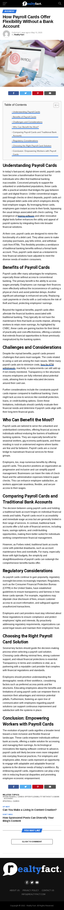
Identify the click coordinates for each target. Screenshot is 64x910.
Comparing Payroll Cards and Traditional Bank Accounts (35, 134)
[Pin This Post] (37, 93)
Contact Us (48, 890)
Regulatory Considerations (25, 140)
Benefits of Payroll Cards (24, 117)
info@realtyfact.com (33, 894)
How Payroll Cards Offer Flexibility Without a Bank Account (31, 798)
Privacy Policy (31, 890)
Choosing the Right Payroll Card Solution (32, 146)
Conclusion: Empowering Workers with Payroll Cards (34, 153)
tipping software (26, 216)
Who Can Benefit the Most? (26, 127)
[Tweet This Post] (25, 93)
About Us (15, 890)
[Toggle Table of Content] (54, 105)
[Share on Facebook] (13, 93)
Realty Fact (19, 35)
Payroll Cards (11, 801)
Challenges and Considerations (27, 122)
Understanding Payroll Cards (26, 112)
